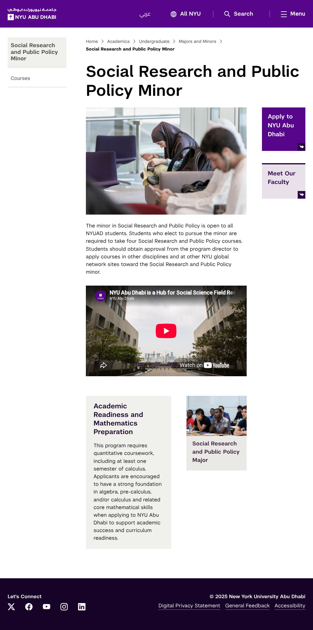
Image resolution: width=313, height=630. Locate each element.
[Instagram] (64, 607)
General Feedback (247, 605)
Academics (118, 41)
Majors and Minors (197, 41)
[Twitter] (11, 607)
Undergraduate (154, 41)
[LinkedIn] (82, 607)
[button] (241, 14)
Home (92, 41)
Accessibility (289, 605)
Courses (20, 78)
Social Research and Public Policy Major (216, 452)
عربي (145, 14)
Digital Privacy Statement (189, 605)
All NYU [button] (190, 14)
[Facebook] (29, 607)
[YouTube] (46, 607)
